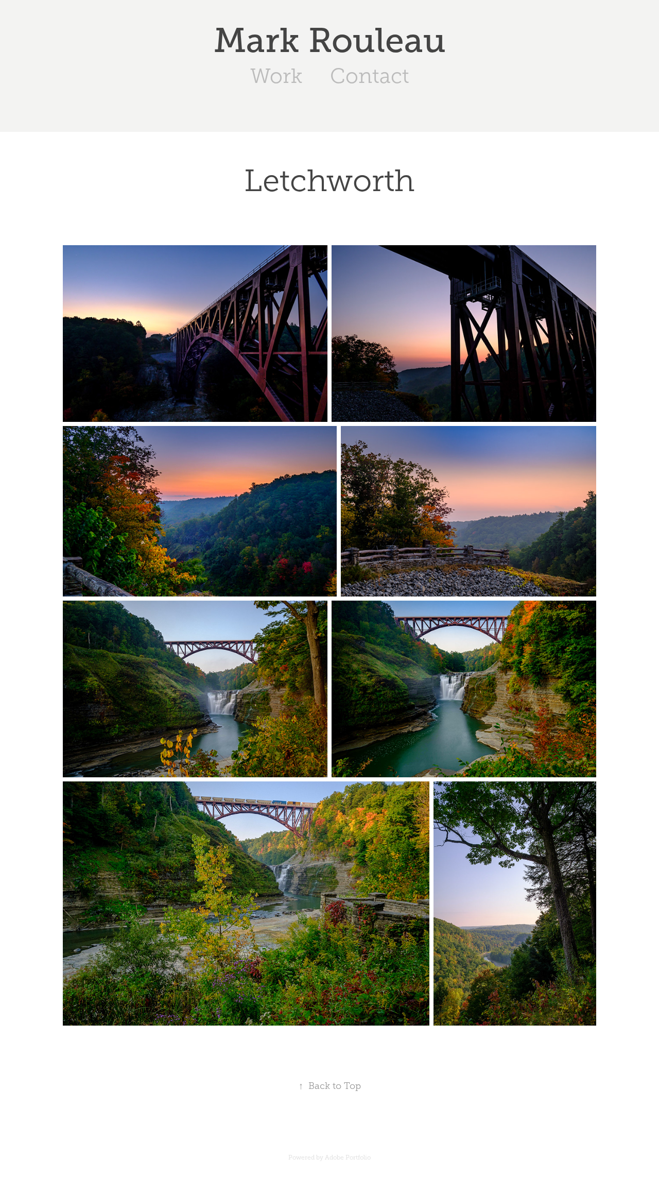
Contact (369, 76)
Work (276, 76)
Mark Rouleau (330, 40)
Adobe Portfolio (348, 1157)
